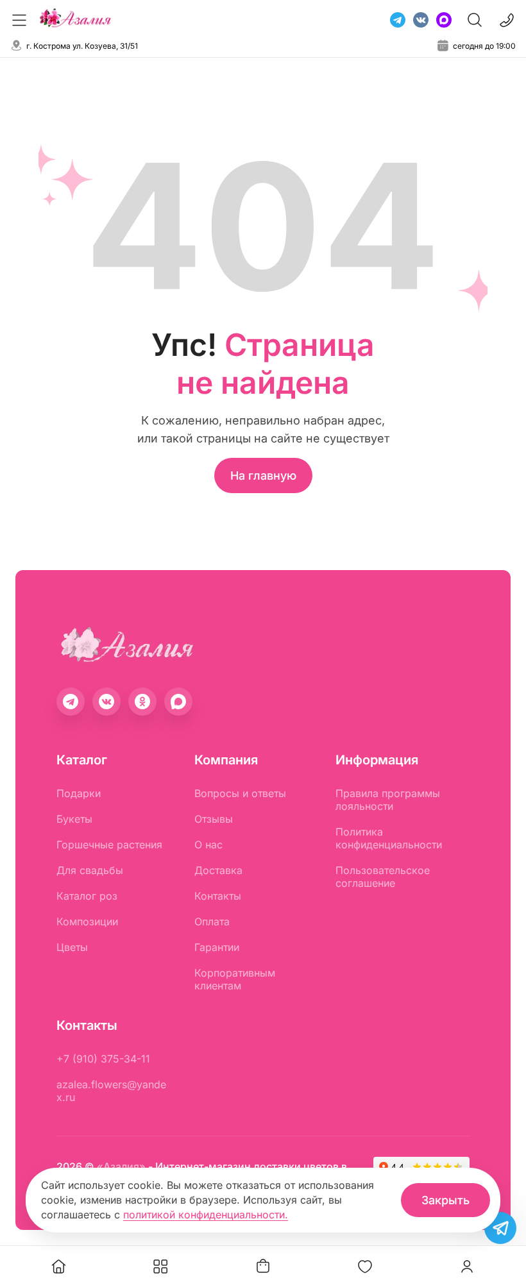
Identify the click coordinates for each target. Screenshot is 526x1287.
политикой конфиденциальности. (205, 1214)
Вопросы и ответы (240, 793)
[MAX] (444, 20)
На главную (263, 475)
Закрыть (445, 1200)
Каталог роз (86, 895)
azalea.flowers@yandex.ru (111, 1091)
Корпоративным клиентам (234, 979)
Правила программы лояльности (387, 799)
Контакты (217, 895)
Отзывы (213, 818)
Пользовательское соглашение (382, 876)
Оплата (212, 921)
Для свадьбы (89, 870)
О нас (208, 844)
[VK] (420, 20)
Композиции (87, 921)
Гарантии (216, 947)
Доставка (218, 870)
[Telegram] (397, 20)
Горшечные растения (109, 844)
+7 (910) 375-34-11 (103, 1058)
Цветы (72, 947)
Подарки (78, 793)
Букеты (74, 818)
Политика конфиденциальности (388, 838)
